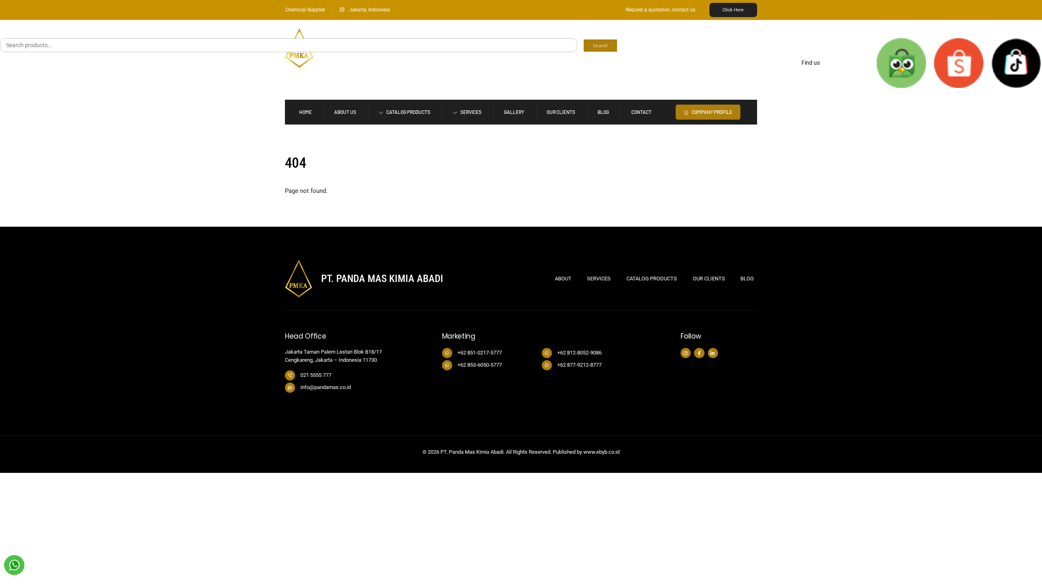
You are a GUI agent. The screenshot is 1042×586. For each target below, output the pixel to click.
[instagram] (686, 353)
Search (600, 45)
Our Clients (561, 112)
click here (733, 10)
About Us (345, 112)
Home (305, 112)
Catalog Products (407, 112)
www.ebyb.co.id (601, 452)
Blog (603, 112)
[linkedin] (713, 353)
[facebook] (699, 353)
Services (471, 112)
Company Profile (711, 112)
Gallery (514, 112)
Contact (641, 112)
